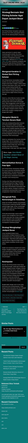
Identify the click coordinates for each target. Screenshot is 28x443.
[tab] (11, 337)
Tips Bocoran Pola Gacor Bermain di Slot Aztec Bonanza (21, 309)
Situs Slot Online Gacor (8, 295)
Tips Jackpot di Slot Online (8, 300)
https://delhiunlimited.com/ (9, 407)
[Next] (24, 331)
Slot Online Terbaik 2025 (16, 297)
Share (17, 28)
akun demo (4, 418)
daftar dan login (13, 394)
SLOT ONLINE (5, 9)
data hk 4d (4, 387)
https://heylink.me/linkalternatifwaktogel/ (12, 391)
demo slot (4, 428)
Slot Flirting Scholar (19, 295)
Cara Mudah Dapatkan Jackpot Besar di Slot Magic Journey (13, 154)
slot (2, 421)
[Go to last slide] (4, 331)
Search (3, 345)
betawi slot (4, 411)
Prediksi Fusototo (6, 389)
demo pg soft (5, 414)
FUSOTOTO (4, 385)
